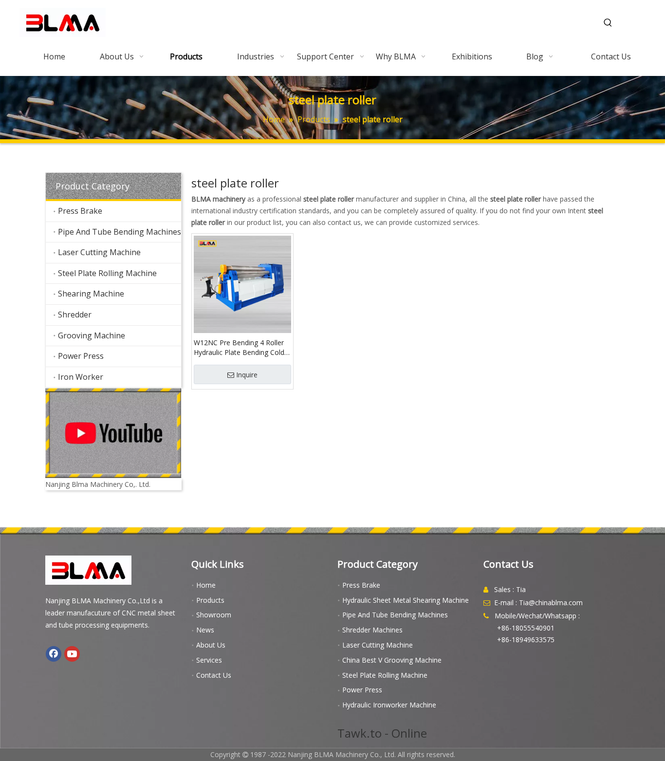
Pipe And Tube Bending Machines (119, 231)
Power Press (81, 356)
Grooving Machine (91, 335)
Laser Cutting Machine (99, 252)
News (205, 629)
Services (209, 660)
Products (210, 600)
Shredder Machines (372, 629)
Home (206, 585)
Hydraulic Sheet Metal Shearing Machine (405, 600)
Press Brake (80, 210)
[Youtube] (72, 654)
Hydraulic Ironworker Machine (389, 704)
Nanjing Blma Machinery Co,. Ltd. (97, 484)
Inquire (247, 374)
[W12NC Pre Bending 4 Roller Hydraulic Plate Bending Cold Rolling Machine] (242, 283)
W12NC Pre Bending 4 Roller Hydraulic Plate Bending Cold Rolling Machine (239, 347)
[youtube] (113, 433)
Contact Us (213, 675)
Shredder (75, 314)
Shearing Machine (91, 293)
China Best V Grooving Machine (392, 660)
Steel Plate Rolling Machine (107, 273)
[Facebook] (53, 654)
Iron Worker (80, 376)
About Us (210, 645)
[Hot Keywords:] (608, 23)
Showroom (213, 614)
